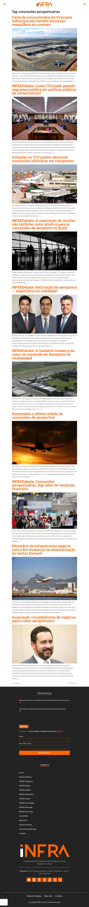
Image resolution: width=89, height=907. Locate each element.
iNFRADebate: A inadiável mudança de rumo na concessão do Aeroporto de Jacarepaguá (43, 354)
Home (21, 772)
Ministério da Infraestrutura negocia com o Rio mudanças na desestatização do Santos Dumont (43, 549)
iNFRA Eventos (24, 799)
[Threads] (60, 880)
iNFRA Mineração (25, 807)
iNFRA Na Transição (26, 803)
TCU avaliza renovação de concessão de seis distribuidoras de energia (42, 709)
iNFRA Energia (24, 786)
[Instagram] (44, 880)
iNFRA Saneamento (26, 794)
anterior (16, 683)
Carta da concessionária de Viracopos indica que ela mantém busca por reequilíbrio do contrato (42, 20)
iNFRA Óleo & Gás (26, 812)
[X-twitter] (55, 880)
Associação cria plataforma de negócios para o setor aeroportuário (44, 619)
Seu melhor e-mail (25, 743)
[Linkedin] (34, 880)
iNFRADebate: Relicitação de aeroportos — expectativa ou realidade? (44, 289)
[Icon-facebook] (39, 880)
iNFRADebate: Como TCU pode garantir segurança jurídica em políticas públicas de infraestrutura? (44, 89)
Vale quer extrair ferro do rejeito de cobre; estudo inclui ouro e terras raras (44, 700)
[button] (4, 4)
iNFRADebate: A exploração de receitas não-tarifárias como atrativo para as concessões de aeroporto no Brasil (43, 224)
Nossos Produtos (25, 825)
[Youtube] (29, 880)
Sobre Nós (23, 820)
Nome (21, 736)
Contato (22, 833)
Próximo (73, 683)
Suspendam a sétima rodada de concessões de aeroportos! (37, 415)
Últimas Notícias (25, 777)
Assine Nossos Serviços (27, 829)
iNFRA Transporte (26, 781)
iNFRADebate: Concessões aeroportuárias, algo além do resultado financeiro (43, 485)
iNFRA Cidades (24, 790)
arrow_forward (20, 702)
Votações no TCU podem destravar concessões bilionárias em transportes (43, 159)
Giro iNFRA (23, 816)
